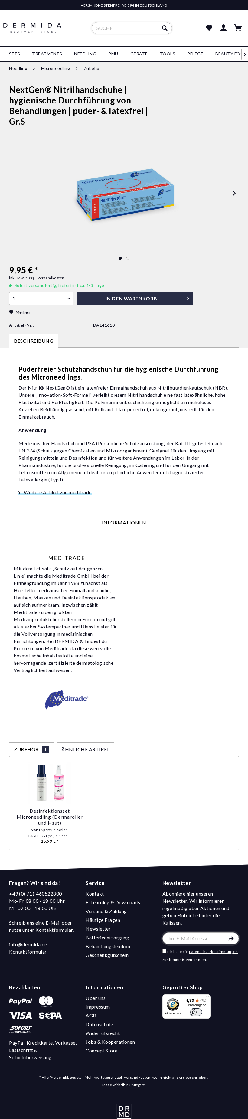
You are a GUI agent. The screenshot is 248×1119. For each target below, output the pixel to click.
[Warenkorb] (238, 28)
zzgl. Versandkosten (46, 278)
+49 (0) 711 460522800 (35, 893)
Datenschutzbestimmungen (213, 951)
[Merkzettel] (209, 28)
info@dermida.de (28, 944)
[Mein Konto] (224, 28)
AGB (91, 1015)
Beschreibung (33, 341)
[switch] (196, 1012)
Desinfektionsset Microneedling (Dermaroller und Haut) (50, 817)
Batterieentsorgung (107, 937)
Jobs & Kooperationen (110, 1042)
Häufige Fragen (103, 920)
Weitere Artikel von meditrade (57, 492)
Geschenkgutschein (107, 955)
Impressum (98, 1007)
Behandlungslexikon (108, 946)
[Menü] (207, 998)
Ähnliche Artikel (85, 749)
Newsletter (98, 928)
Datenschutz (100, 1024)
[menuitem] (132, 28)
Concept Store (102, 1050)
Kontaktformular (28, 951)
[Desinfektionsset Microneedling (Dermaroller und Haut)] (49, 783)
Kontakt (95, 893)
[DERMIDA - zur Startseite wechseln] (32, 33)
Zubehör (30, 749)
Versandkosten (137, 1077)
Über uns (96, 998)
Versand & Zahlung (106, 911)
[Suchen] (165, 28)
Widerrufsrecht (103, 1033)
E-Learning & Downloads (113, 902)
